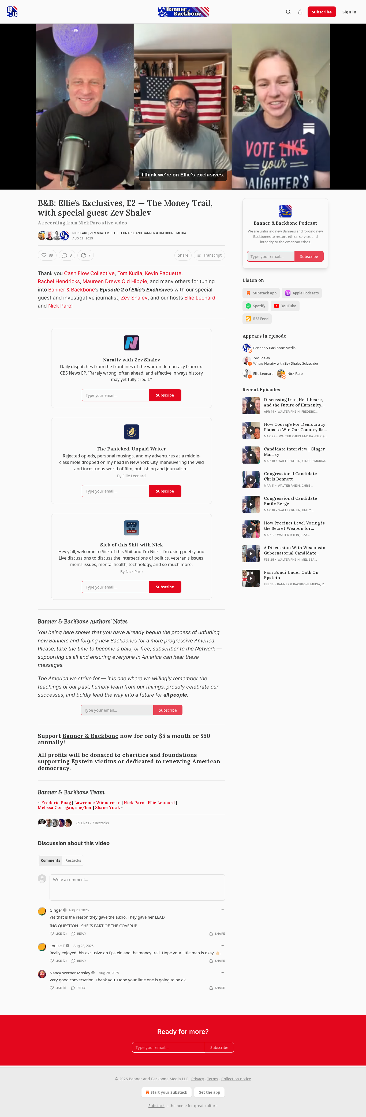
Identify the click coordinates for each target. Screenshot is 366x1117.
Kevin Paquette (163, 273)
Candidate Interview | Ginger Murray (294, 451)
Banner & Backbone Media (164, 233)
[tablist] (61, 860)
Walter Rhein (289, 411)
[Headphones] (25, 112)
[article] (285, 405)
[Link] (30, 621)
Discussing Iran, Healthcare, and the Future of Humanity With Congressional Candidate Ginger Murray (296, 402)
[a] (251, 405)
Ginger (56, 910)
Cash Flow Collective (89, 273)
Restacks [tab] (73, 860)
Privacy (197, 1078)
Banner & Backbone (71, 290)
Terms (212, 1078)
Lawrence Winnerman (97, 802)
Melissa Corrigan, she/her (65, 807)
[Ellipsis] (222, 909)
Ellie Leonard (122, 233)
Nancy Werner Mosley (70, 972)
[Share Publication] (300, 11)
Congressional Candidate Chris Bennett (290, 476)
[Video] (25, 100)
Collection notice (236, 1078)
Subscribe (322, 11)
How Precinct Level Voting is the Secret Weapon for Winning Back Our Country (294, 525)
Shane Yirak (107, 807)
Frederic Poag (56, 802)
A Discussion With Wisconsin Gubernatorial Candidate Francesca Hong (294, 550)
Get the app (209, 1092)
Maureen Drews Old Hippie (115, 281)
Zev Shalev (99, 233)
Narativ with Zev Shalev (283, 363)
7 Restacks (100, 822)
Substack (156, 1105)
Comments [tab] (50, 860)
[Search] (288, 11)
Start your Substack (169, 1092)
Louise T (57, 945)
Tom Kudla (129, 273)
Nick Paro (80, 233)
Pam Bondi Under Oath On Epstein (291, 575)
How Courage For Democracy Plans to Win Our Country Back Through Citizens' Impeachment (296, 427)
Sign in (349, 11)
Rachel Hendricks (59, 281)
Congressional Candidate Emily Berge (290, 501)
